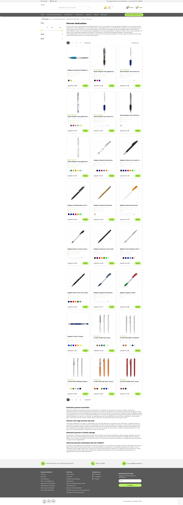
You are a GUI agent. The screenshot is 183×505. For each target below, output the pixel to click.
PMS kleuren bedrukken (47, 488)
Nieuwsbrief (69, 481)
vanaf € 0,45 (72, 263)
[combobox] (72, 7)
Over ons (54, 1)
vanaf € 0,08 (72, 85)
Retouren (43, 476)
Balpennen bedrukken (73, 19)
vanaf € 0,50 (125, 263)
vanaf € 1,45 (124, 394)
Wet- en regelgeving (47, 481)
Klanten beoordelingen (73, 479)
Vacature (69, 476)
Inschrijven (130, 485)
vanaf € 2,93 (98, 394)
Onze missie (70, 474)
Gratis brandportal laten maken (75, 483)
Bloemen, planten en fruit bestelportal (78, 490)
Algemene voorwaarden (48, 483)
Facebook (97, 474)
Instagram (97, 476)
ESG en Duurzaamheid (47, 490)
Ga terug (45, 19)
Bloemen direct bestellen (74, 488)
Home (51, 19)
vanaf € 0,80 (125, 307)
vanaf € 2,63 (72, 394)
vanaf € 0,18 (98, 85)
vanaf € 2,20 (124, 350)
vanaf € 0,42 (98, 219)
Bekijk (85, 86)
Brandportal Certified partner (75, 492)
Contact (44, 1)
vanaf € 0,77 (98, 307)
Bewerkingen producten (48, 485)
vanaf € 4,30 (98, 350)
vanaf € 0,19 (98, 176)
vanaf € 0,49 (98, 263)
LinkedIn (96, 479)
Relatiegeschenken (59, 19)
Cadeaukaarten (71, 485)
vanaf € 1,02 (72, 350)
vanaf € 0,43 (125, 219)
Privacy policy (45, 479)
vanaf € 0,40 (125, 176)
